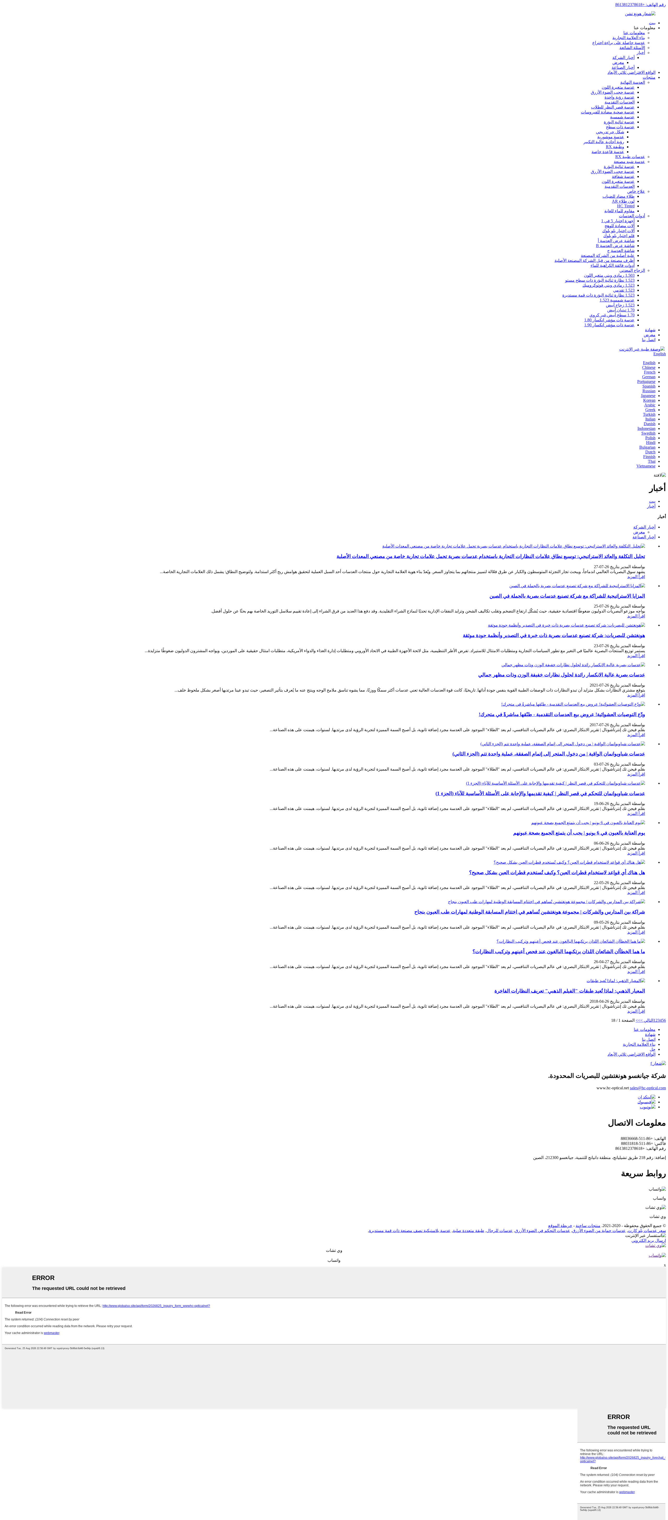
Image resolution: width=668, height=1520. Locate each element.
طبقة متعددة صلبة (468, 1230)
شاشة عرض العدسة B (615, 245)
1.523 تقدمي (624, 290)
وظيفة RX (615, 147)
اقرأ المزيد (636, 576)
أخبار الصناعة (623, 67)
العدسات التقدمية (620, 102)
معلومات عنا (634, 33)
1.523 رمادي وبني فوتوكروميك (608, 285)
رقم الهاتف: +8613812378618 (640, 4)
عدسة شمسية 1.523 (617, 300)
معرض (618, 62)
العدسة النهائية (632, 82)
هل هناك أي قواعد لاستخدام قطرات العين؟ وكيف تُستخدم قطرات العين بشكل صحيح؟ (557, 872)
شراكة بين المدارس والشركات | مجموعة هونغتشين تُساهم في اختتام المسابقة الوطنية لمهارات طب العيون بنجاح (529, 912)
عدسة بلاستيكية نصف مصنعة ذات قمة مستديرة (410, 1230)
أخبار (641, 52)
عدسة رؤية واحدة (620, 97)
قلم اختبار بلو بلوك (619, 235)
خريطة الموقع (560, 1225)
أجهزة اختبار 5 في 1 (618, 221)
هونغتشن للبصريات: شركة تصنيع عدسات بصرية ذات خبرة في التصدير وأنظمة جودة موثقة (554, 635)
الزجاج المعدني (632, 270)
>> (638, 1020)
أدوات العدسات (632, 216)
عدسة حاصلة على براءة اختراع (618, 42)
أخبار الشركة (623, 57)
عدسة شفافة (623, 176)
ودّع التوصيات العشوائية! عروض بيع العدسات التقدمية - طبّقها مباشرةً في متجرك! (562, 714)
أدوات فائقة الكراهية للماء (613, 265)
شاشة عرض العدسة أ (616, 240)
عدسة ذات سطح (620, 127)
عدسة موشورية (610, 137)
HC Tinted (626, 206)
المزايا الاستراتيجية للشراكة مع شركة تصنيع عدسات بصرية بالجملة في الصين (567, 596)
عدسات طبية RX (630, 156)
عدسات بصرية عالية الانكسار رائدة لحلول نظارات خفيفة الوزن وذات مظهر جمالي (561, 674)
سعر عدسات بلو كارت (647, 1230)
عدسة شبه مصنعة (629, 161)
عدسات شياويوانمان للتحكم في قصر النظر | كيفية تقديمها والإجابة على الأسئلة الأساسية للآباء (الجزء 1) (540, 793)
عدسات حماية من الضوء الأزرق (599, 1230)
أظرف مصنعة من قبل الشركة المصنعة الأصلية (594, 260)
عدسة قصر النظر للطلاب (613, 107)
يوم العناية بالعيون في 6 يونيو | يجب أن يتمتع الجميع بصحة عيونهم (579, 833)
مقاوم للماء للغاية (619, 211)
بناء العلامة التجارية (628, 37)
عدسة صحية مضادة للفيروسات (608, 112)
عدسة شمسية (622, 117)
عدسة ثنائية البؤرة (619, 122)
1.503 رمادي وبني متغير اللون (609, 275)
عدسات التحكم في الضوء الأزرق (542, 1230)
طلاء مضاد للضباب (619, 196)
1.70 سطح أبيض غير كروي (612, 315)
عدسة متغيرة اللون (618, 87)
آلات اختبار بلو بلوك (618, 231)
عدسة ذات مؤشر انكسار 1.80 (609, 320)
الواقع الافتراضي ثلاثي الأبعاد (631, 72)
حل (652, 1049)
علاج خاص (636, 191)
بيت (652, 23)
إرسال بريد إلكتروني (648, 1240)
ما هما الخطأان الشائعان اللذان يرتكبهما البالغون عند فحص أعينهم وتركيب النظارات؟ (559, 951)
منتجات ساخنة (588, 1225)
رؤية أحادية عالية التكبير (603, 142)
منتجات (649, 77)
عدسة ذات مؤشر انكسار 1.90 (609, 325)
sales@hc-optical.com (648, 1088)
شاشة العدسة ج (621, 250)
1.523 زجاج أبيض (620, 305)
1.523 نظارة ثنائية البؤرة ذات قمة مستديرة (598, 295)
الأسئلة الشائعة (632, 47)
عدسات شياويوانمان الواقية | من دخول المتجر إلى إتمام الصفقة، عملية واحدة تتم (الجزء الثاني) (548, 753)
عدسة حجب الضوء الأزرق (613, 92)
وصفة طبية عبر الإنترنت (639, 349)
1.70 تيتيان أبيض (621, 310)
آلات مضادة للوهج (620, 226)
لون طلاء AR (623, 201)
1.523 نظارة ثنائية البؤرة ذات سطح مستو (600, 280)
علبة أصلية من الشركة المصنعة (608, 255)
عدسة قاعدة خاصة (608, 151)
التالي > (646, 1020)
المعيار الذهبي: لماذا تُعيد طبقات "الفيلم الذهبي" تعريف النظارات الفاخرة (569, 991)
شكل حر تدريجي (610, 132)
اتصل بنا (648, 340)
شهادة (650, 330)
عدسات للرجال (499, 1230)
